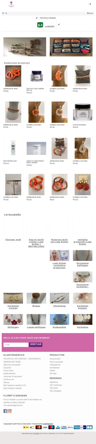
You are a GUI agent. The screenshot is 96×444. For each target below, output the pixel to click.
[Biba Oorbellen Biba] (59, 75)
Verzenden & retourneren (13, 376)
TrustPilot (36, 433)
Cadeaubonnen (55, 365)
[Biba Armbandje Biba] (13, 75)
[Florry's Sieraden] (25, 5)
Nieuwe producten (56, 362)
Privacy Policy (9, 371)
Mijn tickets (54, 388)
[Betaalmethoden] (26, 427)
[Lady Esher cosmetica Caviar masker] (82, 112)
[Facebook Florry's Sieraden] (5, 411)
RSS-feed (53, 373)
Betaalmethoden (9, 373)
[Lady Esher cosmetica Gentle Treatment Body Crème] (36, 148)
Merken (52, 371)
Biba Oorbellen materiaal (13, 388)
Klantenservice (9, 379)
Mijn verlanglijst (55, 391)
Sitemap (6, 382)
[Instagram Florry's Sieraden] (9, 411)
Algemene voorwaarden (12, 365)
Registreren (54, 382)
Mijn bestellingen (56, 385)
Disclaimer (7, 368)
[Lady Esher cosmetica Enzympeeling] (13, 148)
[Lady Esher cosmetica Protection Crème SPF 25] (36, 75)
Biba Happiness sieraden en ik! (15, 385)
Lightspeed (48, 424)
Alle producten (55, 359)
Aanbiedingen (55, 368)
